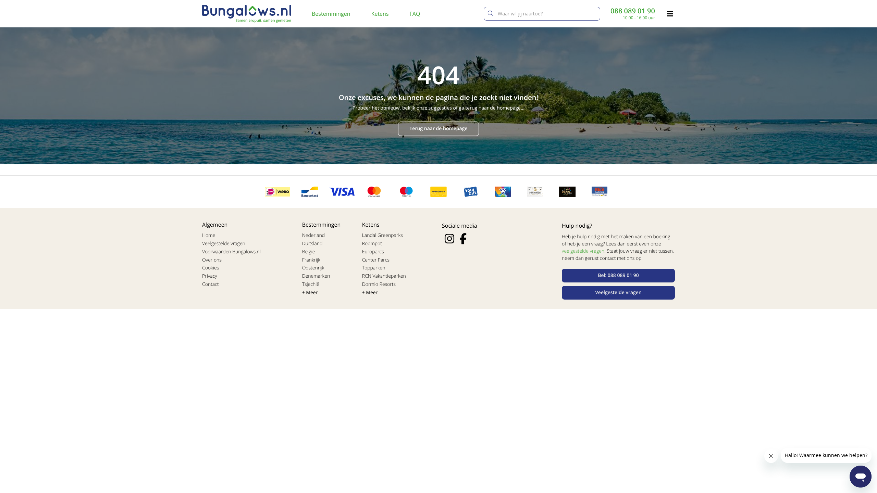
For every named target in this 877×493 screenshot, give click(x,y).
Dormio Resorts (379, 284)
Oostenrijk (313, 268)
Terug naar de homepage (438, 128)
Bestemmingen (331, 13)
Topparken (373, 268)
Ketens (380, 13)
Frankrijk (311, 260)
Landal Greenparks (382, 235)
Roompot (372, 243)
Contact (210, 284)
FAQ (415, 13)
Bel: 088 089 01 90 (618, 275)
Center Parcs (376, 260)
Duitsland (312, 243)
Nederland (313, 235)
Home (208, 235)
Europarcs (373, 252)
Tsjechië (311, 284)
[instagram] (449, 238)
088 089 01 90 (632, 11)
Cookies (210, 268)
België (308, 252)
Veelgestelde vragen (223, 243)
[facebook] (463, 238)
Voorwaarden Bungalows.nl (231, 252)
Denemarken (316, 276)
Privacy (209, 276)
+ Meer (310, 292)
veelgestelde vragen (583, 251)
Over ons (212, 260)
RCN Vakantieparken (384, 276)
